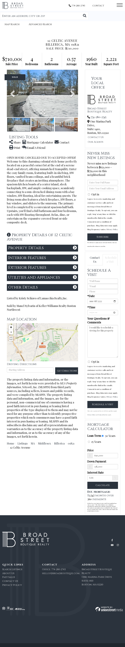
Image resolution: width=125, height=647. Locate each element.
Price (90, 450)
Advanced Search (40, 24)
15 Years (96, 442)
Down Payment (96, 461)
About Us (8, 573)
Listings (23, 443)
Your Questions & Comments (98, 320)
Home (10, 443)
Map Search (12, 24)
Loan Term (94, 435)
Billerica (59, 443)
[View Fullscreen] (11, 338)
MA (33, 443)
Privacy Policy (112, 229)
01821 (71, 443)
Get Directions (67, 370)
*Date (91, 296)
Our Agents (95, 142)
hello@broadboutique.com (60, 573)
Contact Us (96, 137)
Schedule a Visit (111, 259)
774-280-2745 (78, 5)
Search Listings (12, 569)
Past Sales (8, 577)
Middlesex (44, 443)
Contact (98, 5)
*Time (91, 307)
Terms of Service (103, 415)
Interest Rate (95, 472)
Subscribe (103, 237)
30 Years (109, 436)
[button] (84, 16)
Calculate (103, 485)
